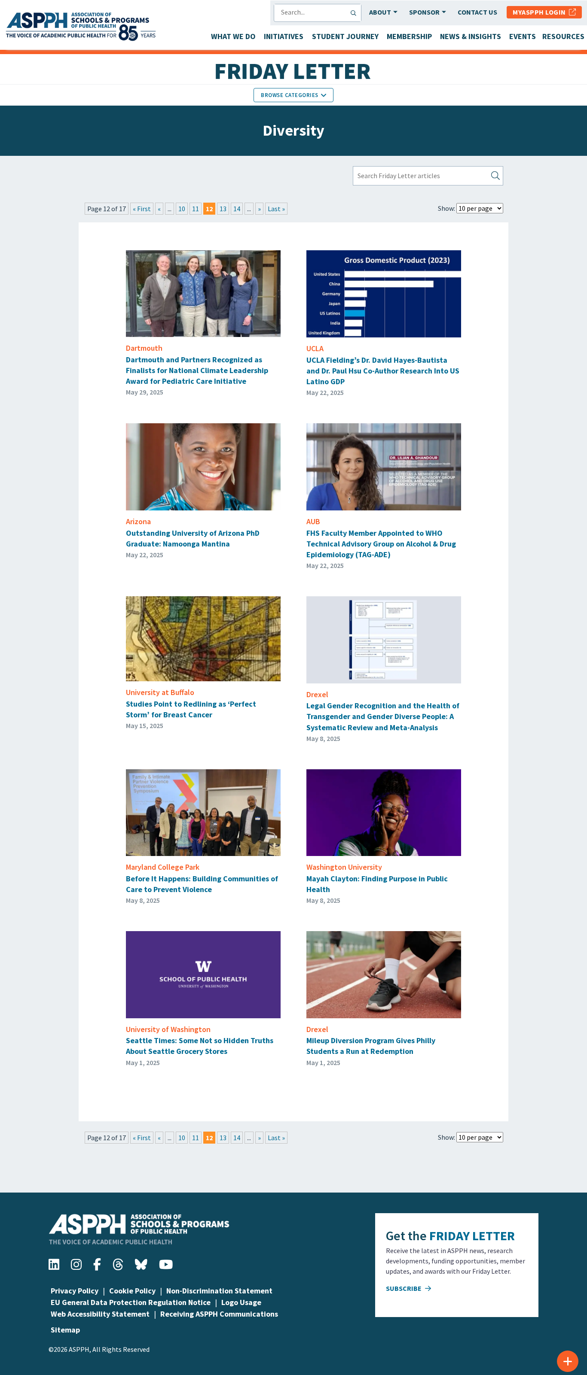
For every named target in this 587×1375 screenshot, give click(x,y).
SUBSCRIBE (404, 1288)
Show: (446, 208)
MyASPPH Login (541, 12)
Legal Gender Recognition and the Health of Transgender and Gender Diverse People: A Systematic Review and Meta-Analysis (382, 716)
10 (181, 208)
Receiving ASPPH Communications (219, 1314)
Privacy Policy (74, 1291)
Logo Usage (241, 1302)
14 (236, 208)
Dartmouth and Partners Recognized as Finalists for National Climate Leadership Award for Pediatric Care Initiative (197, 370)
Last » (276, 208)
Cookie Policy (132, 1291)
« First (142, 208)
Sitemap (65, 1330)
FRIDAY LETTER (472, 1235)
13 (223, 208)
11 (195, 208)
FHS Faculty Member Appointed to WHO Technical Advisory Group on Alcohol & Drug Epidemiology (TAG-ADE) (381, 543)
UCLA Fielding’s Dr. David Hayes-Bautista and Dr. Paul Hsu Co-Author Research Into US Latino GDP (382, 370)
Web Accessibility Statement (100, 1314)
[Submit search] (355, 12)
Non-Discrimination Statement (219, 1291)
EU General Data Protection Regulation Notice (131, 1302)
